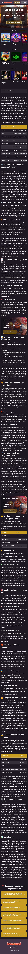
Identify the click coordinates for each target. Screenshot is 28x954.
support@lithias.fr (14, 947)
